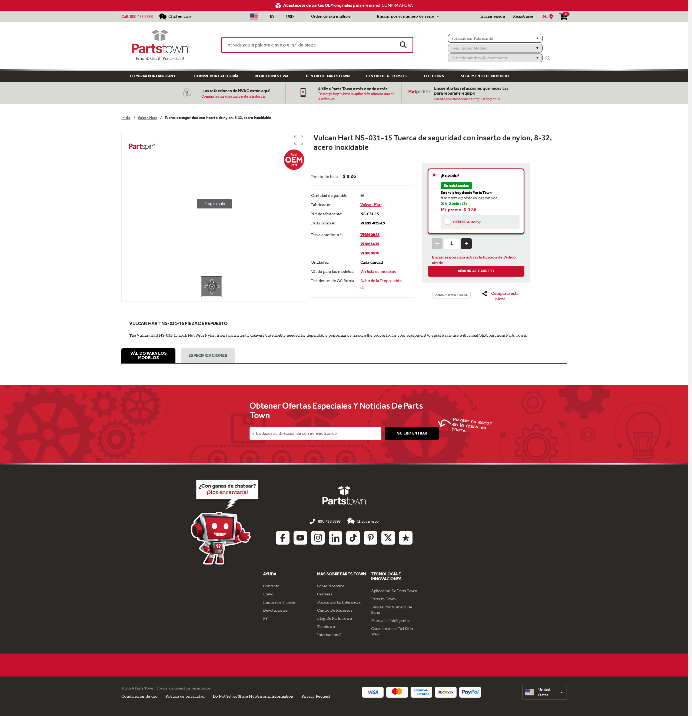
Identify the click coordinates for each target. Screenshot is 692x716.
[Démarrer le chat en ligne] (226, 521)
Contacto (271, 586)
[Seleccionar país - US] (253, 16)
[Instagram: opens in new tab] (318, 538)
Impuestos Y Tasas (279, 602)
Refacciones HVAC (272, 76)
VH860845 (370, 235)
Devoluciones (275, 610)
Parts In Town (383, 599)
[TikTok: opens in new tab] (353, 538)
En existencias (456, 185)
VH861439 (369, 244)
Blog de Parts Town (334, 618)
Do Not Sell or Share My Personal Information (253, 696)
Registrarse (523, 16)
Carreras (324, 594)
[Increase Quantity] (466, 243)
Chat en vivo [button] (368, 521)
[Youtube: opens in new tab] (300, 538)
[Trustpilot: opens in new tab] (405, 538)
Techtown (326, 626)
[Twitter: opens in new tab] (388, 538)
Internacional (329, 634)
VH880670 (370, 253)
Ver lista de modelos (378, 271)
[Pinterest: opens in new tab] (370, 538)
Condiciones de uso (139, 696)
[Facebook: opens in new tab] (283, 538)
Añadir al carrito (476, 271)
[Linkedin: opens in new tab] (335, 538)
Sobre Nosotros (330, 586)
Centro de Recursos (386, 76)
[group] (214, 204)
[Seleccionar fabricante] (495, 38)
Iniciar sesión (492, 16)
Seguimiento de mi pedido (485, 76)
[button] (299, 140)
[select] (544, 692)
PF (265, 618)
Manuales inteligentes (390, 620)
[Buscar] (548, 58)
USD (290, 16)
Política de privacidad (184, 696)
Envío (268, 594)
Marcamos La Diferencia (338, 602)
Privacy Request (315, 696)
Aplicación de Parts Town (394, 591)
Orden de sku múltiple (331, 16)
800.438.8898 (141, 16)
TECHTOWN (433, 76)
